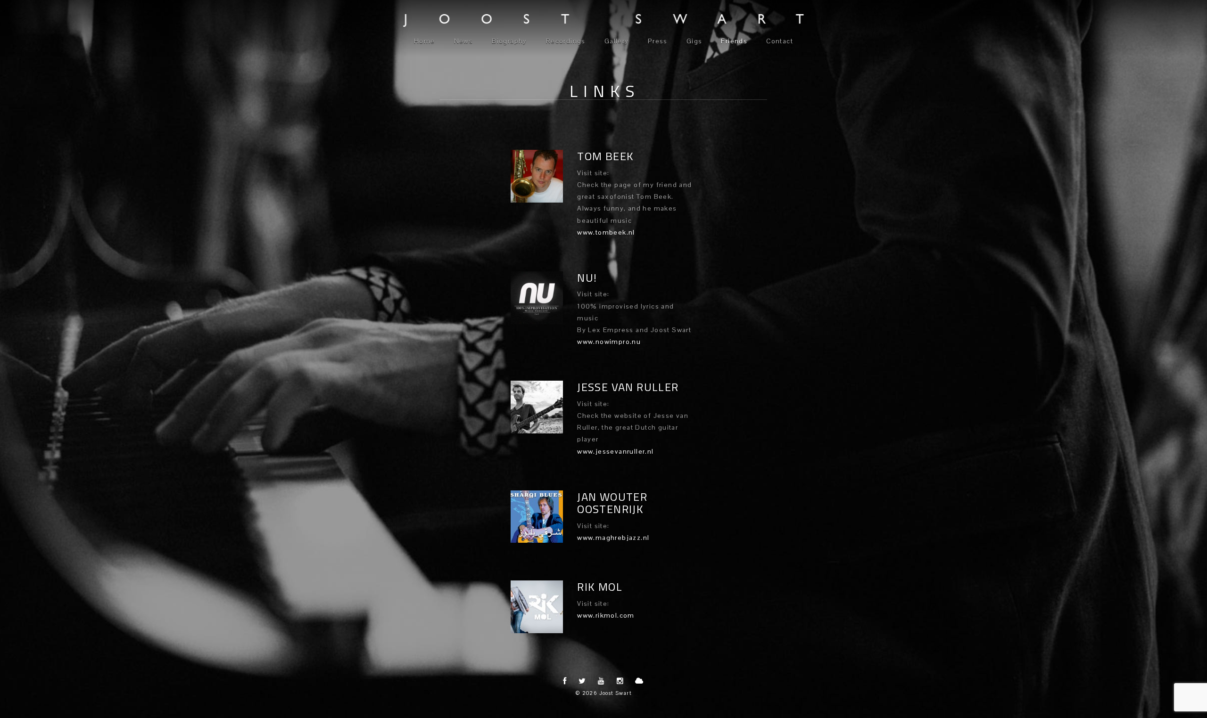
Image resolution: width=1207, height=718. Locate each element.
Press (658, 41)
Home (424, 41)
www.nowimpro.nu (609, 341)
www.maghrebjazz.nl (613, 537)
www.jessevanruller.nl (615, 451)
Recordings (566, 41)
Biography (509, 41)
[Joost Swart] (603, 20)
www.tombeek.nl (606, 232)
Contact (779, 41)
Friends (734, 41)
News (463, 41)
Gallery (616, 41)
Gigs (694, 41)
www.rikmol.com (606, 615)
